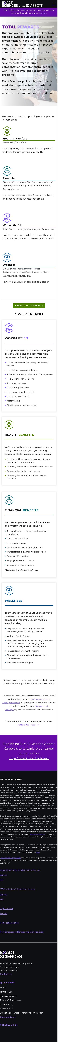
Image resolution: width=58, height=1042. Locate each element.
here (44, 13)
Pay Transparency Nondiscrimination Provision (21, 969)
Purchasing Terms (8, 1033)
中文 (2, 917)
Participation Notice (9, 959)
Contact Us (5, 1010)
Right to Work (6, 945)
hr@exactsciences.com (8, 874)
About (3, 1024)
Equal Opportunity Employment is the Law (20, 906)
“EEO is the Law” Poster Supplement (17, 926)
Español (3, 912)
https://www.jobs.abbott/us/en (28, 792)
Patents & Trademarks (10, 1037)
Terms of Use (6, 1028)
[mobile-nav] (54, 4)
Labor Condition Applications (10, 895)
